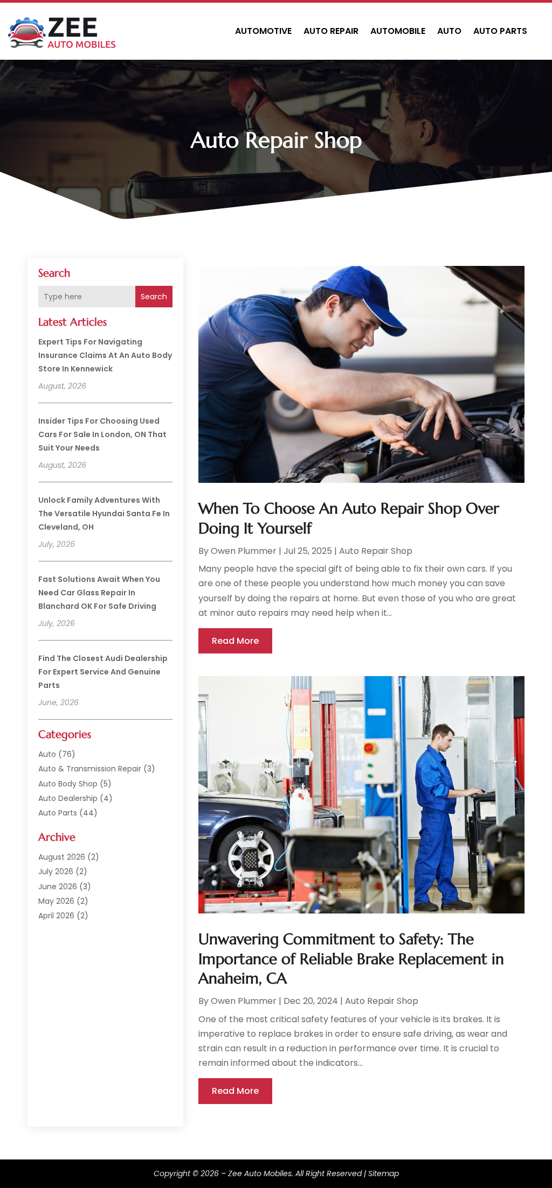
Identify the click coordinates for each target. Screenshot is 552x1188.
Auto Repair (330, 31)
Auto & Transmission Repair (89, 768)
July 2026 (55, 871)
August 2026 (61, 857)
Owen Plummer (244, 551)
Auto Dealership (68, 798)
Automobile (397, 31)
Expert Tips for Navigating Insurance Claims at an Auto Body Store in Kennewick (105, 355)
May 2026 (56, 901)
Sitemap (383, 1173)
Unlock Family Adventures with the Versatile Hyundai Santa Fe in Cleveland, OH (104, 513)
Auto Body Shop (68, 783)
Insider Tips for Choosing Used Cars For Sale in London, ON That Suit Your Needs (102, 434)
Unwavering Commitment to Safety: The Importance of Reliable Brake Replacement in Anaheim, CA (351, 959)
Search (154, 296)
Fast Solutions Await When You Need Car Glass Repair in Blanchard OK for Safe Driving (99, 592)
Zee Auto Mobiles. (260, 1173)
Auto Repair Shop (375, 551)
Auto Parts (500, 31)
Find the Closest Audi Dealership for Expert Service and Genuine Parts (103, 672)
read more (235, 641)
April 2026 (56, 915)
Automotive (263, 31)
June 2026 (57, 886)
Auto (449, 31)
